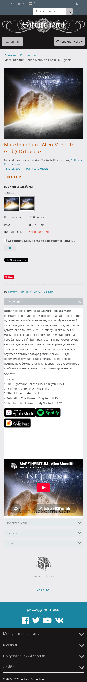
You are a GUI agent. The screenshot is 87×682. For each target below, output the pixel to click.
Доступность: (13, 232)
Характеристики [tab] (17, 523)
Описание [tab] (13, 302)
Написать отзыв (37, 168)
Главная (10, 55)
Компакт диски (30, 55)
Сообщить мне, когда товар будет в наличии (42, 241)
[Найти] (69, 11)
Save (10, 276)
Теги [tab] (9, 543)
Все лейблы (43, 590)
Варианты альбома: (18, 186)
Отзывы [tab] (12, 533)
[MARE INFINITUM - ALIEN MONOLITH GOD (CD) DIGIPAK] (43, 103)
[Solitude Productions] (43, 25)
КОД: (7, 225)
